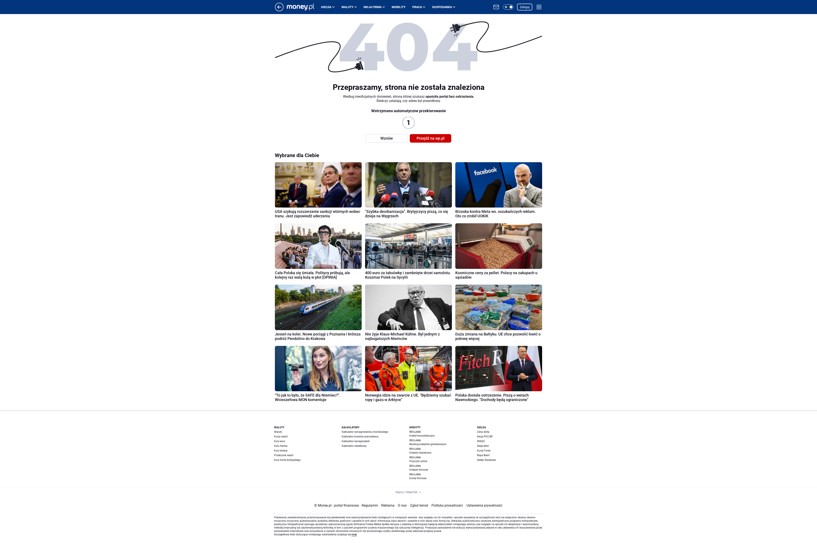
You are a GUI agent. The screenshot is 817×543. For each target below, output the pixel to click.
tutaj (354, 534)
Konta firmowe (417, 478)
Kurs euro (279, 441)
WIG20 (481, 441)
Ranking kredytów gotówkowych (427, 444)
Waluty (347, 7)
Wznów (386, 138)
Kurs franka (280, 445)
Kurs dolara (280, 450)
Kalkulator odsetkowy (354, 445)
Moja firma (372, 7)
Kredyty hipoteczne (420, 452)
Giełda (326, 7)
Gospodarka (442, 7)
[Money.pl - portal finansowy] (304, 7)
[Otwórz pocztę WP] (496, 7)
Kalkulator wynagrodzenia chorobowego (365, 431)
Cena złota (483, 431)
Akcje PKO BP (485, 436)
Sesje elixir (483, 445)
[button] (508, 7)
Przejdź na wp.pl (430, 138)
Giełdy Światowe (486, 459)
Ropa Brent (483, 455)
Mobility (399, 7)
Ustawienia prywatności (483, 505)
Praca (417, 7)
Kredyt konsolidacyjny (422, 435)
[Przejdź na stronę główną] (279, 10)
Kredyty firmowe (418, 469)
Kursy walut (281, 436)
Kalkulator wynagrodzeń (356, 441)
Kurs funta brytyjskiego (287, 459)
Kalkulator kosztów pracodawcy (360, 436)
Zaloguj (525, 7)
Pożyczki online (418, 461)
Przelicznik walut (283, 455)
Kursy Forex (484, 450)
